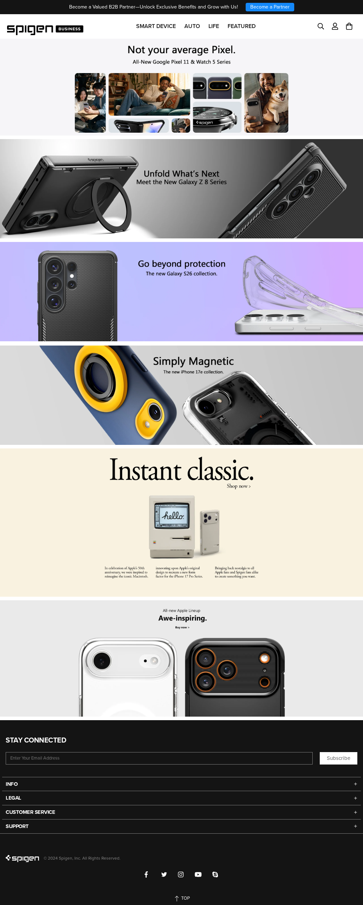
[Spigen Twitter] (164, 874)
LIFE (213, 26)
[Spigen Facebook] (148, 874)
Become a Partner (270, 7)
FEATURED (242, 26)
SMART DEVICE (156, 26)
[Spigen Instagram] (181, 874)
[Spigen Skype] (215, 874)
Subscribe (338, 758)
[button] (349, 26)
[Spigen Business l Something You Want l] (45, 26)
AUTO (192, 26)
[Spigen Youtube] (198, 874)
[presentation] (181, 291)
